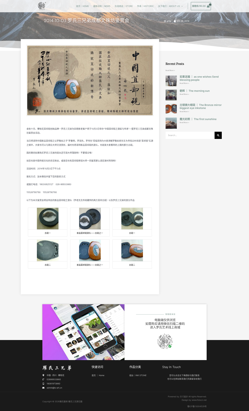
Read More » (170, 70)
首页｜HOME (82, 6)
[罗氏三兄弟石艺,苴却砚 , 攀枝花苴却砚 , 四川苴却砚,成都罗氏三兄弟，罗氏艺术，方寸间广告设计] (42, 6)
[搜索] (218, 135)
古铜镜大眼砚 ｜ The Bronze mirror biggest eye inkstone (201, 106)
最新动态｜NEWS (101, 6)
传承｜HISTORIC (145, 6)
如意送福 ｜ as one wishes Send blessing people (199, 78)
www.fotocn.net (199, 400)
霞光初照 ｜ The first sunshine (198, 119)
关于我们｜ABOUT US (169, 6)
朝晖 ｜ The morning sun (195, 90)
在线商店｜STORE (124, 6)
